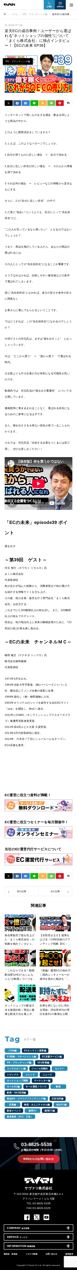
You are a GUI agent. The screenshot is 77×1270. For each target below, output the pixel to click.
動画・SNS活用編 (16, 1092)
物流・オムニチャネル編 (37, 1104)
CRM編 (12, 1050)
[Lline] (34, 103)
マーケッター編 (42, 1080)
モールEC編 (13, 1086)
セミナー (59, 1068)
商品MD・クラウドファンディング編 (26, 1098)
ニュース (47, 1074)
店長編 (12, 1104)
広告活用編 (58, 1098)
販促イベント (14, 1110)
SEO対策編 (43, 1062)
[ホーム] (5, 14)
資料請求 (69, 1254)
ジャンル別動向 (40, 1068)
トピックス (13, 1074)
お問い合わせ (51, 1254)
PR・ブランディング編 (18, 61)
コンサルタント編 (16, 1068)
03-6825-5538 (42, 1146)
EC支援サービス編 (52, 1056)
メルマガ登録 (31, 1254)
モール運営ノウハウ (36, 1086)
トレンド (30, 1074)
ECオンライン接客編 (35, 1050)
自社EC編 (61, 1104)
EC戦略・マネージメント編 (21, 1056)
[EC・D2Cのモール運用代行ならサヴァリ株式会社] (35, 4)
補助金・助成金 (11, 1254)
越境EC (33, 1110)
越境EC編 (49, 1110)
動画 (58, 1086)
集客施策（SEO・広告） (20, 1116)
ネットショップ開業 (17, 1080)
